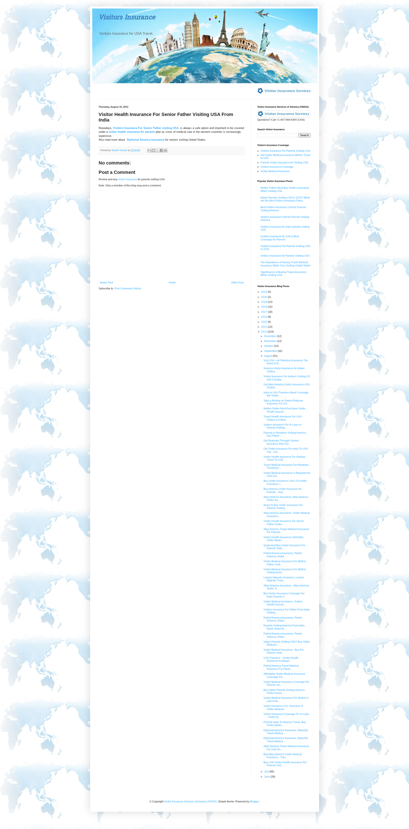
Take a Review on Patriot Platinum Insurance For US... (283, 402)
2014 (264, 326)
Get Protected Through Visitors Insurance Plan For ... (281, 442)
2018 (264, 306)
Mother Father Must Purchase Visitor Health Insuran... (284, 410)
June (267, 776)
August (268, 355)
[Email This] (149, 150)
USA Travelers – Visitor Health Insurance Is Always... (281, 659)
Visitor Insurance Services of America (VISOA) (190, 801)
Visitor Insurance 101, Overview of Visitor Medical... (283, 707)
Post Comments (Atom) (127, 288)
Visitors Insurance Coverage (277, 166)
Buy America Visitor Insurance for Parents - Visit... (283, 490)
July (266, 771)
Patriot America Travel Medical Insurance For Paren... (281, 667)
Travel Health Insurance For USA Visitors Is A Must (282, 418)
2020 (264, 297)
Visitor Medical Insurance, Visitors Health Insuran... (283, 603)
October (269, 345)
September (271, 351)
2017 (264, 311)
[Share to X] (157, 150)
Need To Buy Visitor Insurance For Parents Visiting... (283, 507)
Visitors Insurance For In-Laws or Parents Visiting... (282, 426)
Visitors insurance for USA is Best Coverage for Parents (280, 238)
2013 (264, 331)
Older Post (237, 282)
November (270, 341)
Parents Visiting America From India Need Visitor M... (284, 627)
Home (172, 282)
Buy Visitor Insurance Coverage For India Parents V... (284, 595)
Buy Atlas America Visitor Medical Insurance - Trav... (283, 756)
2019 (264, 301)
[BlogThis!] (153, 150)
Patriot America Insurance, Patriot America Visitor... (283, 555)
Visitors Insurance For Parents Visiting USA (285, 150)
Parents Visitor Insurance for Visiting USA (284, 162)
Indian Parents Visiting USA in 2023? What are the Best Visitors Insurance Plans (285, 199)
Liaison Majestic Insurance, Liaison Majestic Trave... (284, 579)
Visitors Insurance (127, 18)
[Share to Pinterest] (165, 150)
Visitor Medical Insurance (275, 171)
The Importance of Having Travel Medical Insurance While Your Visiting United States (286, 264)
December (270, 336)
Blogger (254, 801)
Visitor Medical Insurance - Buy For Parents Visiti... (284, 651)
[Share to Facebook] (161, 150)
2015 (264, 321)
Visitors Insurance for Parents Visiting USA (285, 255)
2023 (264, 291)
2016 (264, 316)
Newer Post (106, 282)
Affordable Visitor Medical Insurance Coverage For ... (284, 675)
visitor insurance (127, 179)
